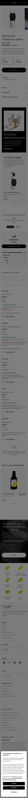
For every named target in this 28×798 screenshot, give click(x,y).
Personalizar (14, 792)
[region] (14, 774)
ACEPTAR (14, 783)
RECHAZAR (14, 787)
